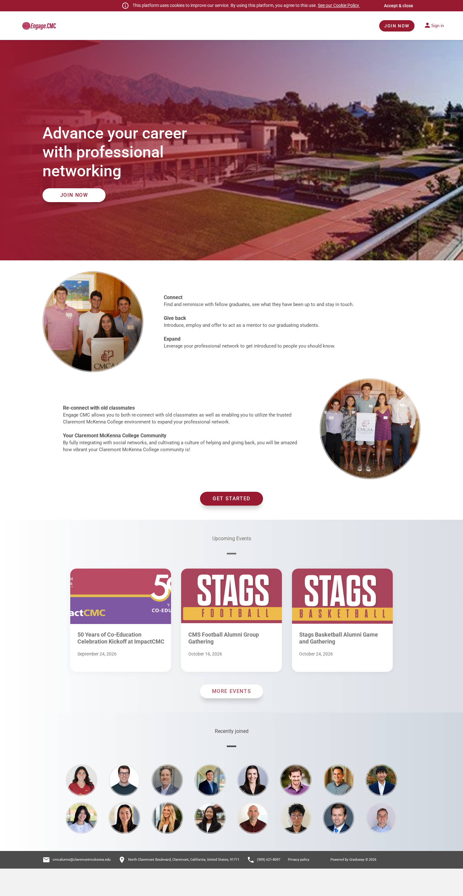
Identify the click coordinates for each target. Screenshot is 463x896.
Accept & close (398, 5)
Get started (231, 499)
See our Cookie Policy (339, 5)
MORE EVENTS (231, 691)
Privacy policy (298, 860)
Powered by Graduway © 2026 (353, 860)
